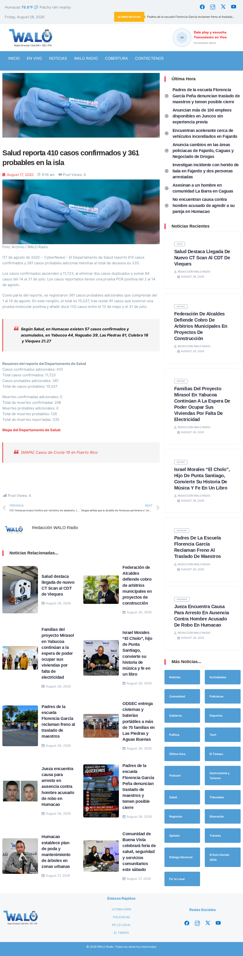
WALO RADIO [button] (86, 58)
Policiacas (182, 599)
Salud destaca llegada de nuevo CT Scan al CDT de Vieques (202, 257)
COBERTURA (116, 58)
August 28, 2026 (58, 603)
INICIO (14, 58)
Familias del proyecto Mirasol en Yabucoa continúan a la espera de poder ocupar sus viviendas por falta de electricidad (58, 653)
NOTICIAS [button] (58, 58)
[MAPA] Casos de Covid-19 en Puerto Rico (59, 452)
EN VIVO (34, 58)
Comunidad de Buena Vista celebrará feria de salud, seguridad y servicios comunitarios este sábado (139, 851)
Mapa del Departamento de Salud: (31, 430)
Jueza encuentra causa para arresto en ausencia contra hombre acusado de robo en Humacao (58, 786)
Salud (179, 244)
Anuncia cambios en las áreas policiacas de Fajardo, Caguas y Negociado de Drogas (203, 150)
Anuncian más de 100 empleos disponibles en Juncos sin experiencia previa (202, 116)
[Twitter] (223, 7)
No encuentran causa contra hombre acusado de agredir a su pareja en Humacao (204, 205)
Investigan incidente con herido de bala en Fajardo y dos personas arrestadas (206, 170)
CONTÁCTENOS (149, 58)
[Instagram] (212, 7)
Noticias (181, 306)
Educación (182, 531)
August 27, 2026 (58, 875)
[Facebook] (202, 7)
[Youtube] (233, 7)
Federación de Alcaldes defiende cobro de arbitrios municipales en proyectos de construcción (137, 585)
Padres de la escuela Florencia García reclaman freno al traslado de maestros (192, 16)
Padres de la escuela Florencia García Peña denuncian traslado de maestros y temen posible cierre (206, 95)
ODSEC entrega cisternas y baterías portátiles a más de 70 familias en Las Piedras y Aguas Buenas (138, 721)
